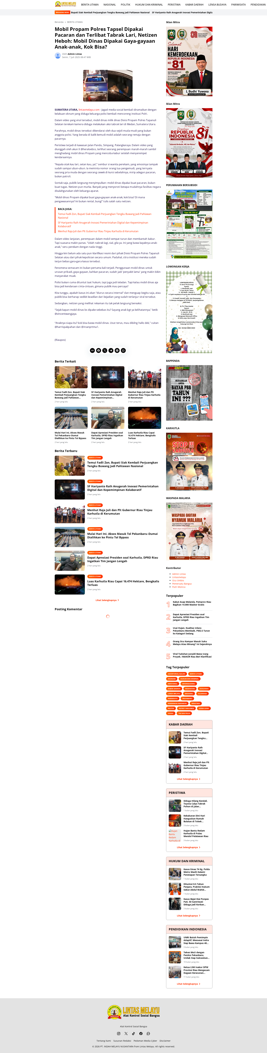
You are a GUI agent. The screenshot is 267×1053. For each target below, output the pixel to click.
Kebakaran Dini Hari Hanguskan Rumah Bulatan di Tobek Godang (194, 818)
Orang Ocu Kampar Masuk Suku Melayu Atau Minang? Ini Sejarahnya (192, 643)
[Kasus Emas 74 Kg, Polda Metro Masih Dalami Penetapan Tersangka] (175, 874)
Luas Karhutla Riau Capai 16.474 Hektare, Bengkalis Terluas (142, 435)
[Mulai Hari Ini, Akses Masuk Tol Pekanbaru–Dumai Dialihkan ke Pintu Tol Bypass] (71, 418)
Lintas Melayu (147, 1046)
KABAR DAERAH (194, 4)
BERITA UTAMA (90, 4)
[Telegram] (110, 350)
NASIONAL (110, 4)
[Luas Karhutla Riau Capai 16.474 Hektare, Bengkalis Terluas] (144, 418)
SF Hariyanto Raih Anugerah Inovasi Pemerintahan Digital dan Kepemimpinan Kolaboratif (130, 12)
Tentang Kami (104, 1040)
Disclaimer (165, 1040)
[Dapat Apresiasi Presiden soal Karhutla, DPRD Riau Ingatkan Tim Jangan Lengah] (107, 418)
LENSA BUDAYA (217, 4)
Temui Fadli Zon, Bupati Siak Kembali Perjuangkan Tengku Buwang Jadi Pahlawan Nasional (70, 395)
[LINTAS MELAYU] (65, 4)
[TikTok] (133, 1033)
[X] (104, 350)
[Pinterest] (117, 350)
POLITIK (125, 4)
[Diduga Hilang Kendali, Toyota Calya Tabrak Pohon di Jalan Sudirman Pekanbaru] (175, 806)
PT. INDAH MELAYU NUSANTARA (117, 1046)
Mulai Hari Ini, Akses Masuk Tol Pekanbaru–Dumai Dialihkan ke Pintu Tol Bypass (70, 435)
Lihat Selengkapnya (106, 600)
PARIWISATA (238, 4)
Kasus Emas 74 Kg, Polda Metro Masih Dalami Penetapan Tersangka (197, 872)
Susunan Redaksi (122, 1040)
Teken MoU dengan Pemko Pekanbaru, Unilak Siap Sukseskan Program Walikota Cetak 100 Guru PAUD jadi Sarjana (197, 955)
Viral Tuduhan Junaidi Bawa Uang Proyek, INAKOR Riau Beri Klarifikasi (192, 655)
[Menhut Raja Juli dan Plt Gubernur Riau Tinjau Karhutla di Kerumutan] (144, 377)
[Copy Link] (92, 350)
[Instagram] (119, 1033)
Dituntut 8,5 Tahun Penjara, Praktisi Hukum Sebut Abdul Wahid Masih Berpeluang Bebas (197, 887)
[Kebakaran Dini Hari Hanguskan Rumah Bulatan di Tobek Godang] (175, 820)
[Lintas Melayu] (133, 1012)
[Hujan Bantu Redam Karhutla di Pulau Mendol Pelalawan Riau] (175, 835)
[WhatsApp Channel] (148, 1033)
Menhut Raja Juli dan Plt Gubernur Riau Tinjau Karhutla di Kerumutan (98, 231)
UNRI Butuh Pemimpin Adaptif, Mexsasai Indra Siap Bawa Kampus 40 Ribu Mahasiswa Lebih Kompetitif (196, 940)
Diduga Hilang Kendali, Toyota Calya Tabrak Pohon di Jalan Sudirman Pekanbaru (196, 804)
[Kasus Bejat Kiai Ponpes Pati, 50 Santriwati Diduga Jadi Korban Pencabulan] (175, 904)
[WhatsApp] (123, 350)
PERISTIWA (174, 4)
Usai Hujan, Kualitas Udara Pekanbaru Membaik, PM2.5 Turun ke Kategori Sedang (191, 631)
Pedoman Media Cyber (145, 1040)
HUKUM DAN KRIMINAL (149, 4)
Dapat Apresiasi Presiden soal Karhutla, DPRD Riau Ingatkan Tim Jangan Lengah (107, 435)
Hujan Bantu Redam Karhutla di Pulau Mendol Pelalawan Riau (196, 833)
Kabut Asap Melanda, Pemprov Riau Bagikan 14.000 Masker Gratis (192, 603)
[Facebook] (98, 350)
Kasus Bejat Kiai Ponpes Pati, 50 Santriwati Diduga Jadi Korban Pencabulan (196, 902)
